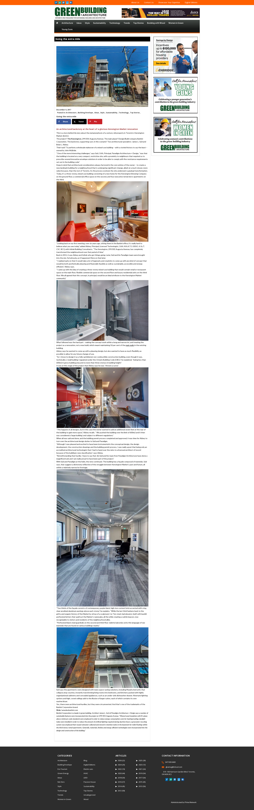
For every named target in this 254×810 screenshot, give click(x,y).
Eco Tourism (62, 769)
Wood (86, 799)
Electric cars (88, 769)
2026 (120, 760)
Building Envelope (65, 765)
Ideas (78, 23)
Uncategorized (89, 795)
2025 (140, 760)
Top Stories (138, 23)
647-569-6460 (170, 762)
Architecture (67, 23)
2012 (120, 790)
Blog (85, 760)
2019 (140, 773)
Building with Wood (156, 23)
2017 (140, 777)
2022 (120, 769)
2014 (120, 786)
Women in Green (175, 23)
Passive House (90, 782)
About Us (135, 2)
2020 (120, 773)
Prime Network (190, 802)
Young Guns (67, 29)
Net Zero (61, 782)
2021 (140, 769)
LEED (85, 777)
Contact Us (149, 2)
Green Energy (63, 773)
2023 (140, 765)
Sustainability (99, 23)
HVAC (86, 773)
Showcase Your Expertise (169, 2)
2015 (140, 782)
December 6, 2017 (63, 109)
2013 (140, 786)
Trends (127, 23)
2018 (120, 777)
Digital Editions (191, 2)
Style (87, 23)
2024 (120, 765)
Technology (114, 23)
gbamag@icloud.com (174, 767)
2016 (120, 782)
